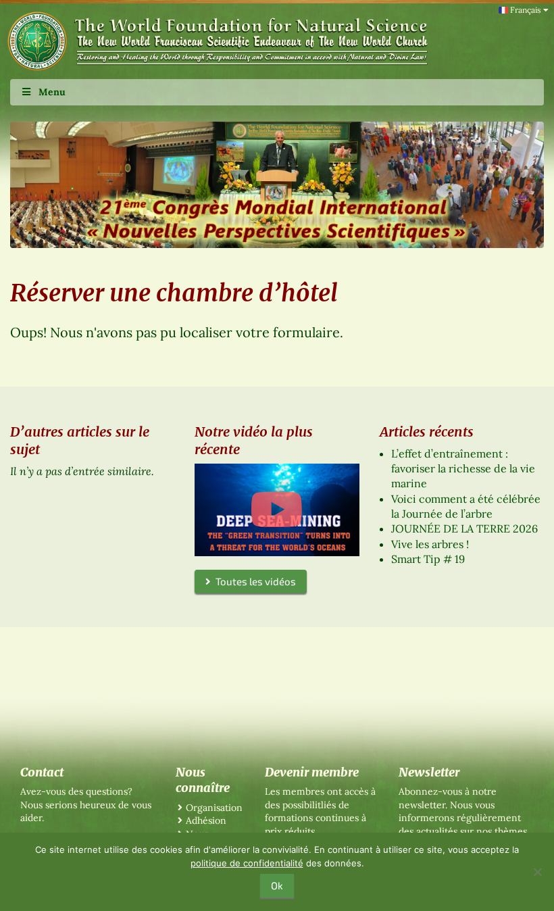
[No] (537, 872)
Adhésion (206, 820)
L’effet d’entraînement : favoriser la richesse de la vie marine (463, 469)
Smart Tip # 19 (428, 559)
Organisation (214, 808)
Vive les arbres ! (430, 544)
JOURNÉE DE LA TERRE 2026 (464, 528)
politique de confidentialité (247, 863)
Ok (277, 885)
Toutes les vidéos (253, 581)
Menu (52, 92)
